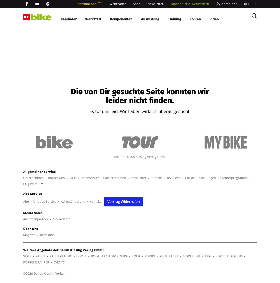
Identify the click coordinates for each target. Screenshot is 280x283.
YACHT (40, 256)
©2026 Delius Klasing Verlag (44, 273)
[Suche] (254, 15)
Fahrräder (69, 19)
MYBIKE (150, 256)
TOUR (136, 256)
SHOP (27, 256)
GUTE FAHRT (169, 256)
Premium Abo (90, 4)
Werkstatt (93, 19)
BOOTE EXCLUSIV (103, 256)
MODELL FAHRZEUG (197, 256)
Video (214, 19)
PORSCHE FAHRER (36, 262)
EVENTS (59, 262)
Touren (195, 19)
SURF (124, 256)
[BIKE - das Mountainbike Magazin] (41, 17)
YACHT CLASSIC (61, 256)
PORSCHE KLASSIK (229, 256)
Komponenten (121, 19)
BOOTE (81, 256)
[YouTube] (37, 4)
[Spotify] (47, 4)
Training (174, 19)
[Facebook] (26, 4)
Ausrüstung (150, 19)
